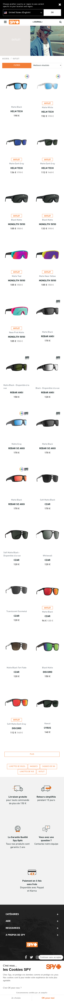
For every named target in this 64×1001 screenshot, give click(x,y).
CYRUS (47, 728)
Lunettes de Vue (27, 772)
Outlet (16, 59)
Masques (34, 766)
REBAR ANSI (47, 336)
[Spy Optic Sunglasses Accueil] (14, 22)
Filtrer (17, 65)
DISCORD (47, 672)
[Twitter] (31, 959)
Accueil (5, 59)
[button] (32, 914)
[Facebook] (26, 959)
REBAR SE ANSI (16, 448)
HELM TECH (16, 111)
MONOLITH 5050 (16, 224)
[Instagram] (37, 959)
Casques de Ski (48, 766)
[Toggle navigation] (5, 22)
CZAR (47, 504)
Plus (32, 754)
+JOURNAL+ (37, 22)
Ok (52, 12)
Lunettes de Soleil (17, 766)
